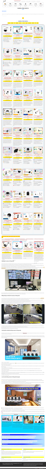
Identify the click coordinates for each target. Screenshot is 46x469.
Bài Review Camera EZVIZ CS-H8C (7, 422)
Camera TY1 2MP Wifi (7, 154)
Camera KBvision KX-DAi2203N (28, 176)
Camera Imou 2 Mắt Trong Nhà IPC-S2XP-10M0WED (17, 422)
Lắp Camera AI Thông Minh (5, 24)
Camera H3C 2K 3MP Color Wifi (28, 77)
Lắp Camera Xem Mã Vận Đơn (28, 424)
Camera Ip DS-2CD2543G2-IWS (38, 96)
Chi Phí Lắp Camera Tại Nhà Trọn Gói (6, 449)
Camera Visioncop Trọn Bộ (12, 445)
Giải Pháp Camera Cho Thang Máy (27, 449)
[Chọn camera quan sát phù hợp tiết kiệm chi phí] (42, 4)
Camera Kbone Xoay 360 (12, 442)
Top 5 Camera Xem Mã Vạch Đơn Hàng (31, 436)
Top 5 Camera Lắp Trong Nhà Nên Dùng (21, 436)
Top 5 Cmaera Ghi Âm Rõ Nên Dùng (6, 436)
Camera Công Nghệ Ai (23, 8)
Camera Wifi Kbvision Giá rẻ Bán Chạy (20, 442)
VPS (38, 468)
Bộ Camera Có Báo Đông (30, 445)
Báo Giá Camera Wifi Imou (13, 436)
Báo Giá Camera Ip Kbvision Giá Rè (39, 424)
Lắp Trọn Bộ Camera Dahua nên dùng (38, 445)
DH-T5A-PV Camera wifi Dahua (28, 248)
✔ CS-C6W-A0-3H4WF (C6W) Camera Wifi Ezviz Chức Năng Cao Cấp (7, 221)
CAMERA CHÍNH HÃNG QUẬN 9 (17, 1)
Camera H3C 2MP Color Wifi (28, 55)
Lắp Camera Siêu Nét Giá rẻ (5, 445)
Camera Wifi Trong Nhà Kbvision (28, 442)
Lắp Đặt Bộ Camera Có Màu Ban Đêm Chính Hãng (21, 445)
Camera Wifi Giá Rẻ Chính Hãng (5, 442)
